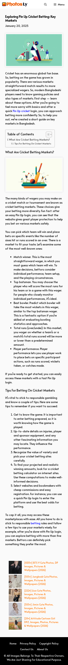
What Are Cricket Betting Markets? (29, 139)
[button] (45, 4)
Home (13, 643)
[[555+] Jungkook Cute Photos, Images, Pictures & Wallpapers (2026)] (15, 582)
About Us (42, 649)
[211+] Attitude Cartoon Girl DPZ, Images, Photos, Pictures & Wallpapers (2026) (41, 622)
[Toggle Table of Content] (47, 134)
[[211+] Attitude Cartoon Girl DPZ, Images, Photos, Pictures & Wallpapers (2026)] (15, 624)
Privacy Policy (28, 643)
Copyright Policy (48, 643)
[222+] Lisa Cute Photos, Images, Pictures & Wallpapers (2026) (37, 594)
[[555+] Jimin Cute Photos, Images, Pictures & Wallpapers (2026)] (15, 610)
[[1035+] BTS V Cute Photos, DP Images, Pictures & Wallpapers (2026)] (15, 568)
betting (35, 523)
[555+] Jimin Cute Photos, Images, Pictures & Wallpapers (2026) (38, 608)
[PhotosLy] (15, 4)
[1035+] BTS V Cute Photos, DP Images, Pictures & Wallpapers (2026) (41, 566)
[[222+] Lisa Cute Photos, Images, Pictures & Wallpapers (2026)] (15, 596)
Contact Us (26, 649)
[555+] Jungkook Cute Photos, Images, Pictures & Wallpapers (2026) (41, 580)
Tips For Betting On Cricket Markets (32, 143)
